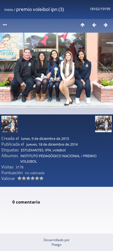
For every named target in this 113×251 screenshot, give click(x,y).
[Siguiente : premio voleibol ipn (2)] (105, 25)
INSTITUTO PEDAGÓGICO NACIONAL (50, 155)
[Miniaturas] (82, 25)
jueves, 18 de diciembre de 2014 (52, 144)
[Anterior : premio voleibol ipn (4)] (94, 25)
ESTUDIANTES (32, 150)
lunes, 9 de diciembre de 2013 (45, 138)
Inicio (8, 9)
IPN (48, 150)
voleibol (59, 150)
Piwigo (56, 244)
